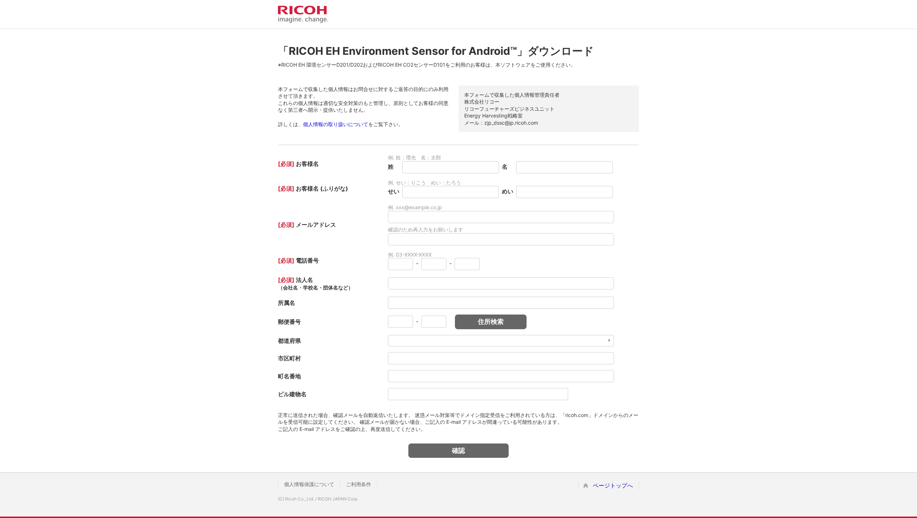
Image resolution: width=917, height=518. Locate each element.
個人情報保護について (309, 484)
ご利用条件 (358, 484)
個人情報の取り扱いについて (335, 124)
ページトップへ (613, 485)
